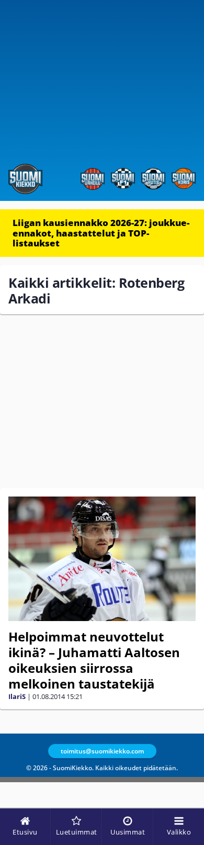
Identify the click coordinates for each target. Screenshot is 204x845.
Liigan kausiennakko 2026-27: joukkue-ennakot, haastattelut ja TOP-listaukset (101, 233)
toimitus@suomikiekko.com (102, 751)
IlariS (17, 696)
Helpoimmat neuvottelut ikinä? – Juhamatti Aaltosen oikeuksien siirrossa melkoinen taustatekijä (94, 660)
